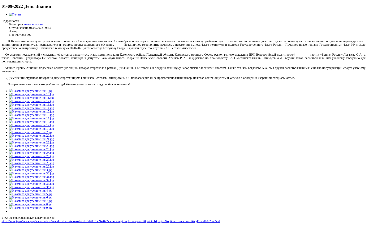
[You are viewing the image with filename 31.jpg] (31, 176)
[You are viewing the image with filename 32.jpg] (31, 180)
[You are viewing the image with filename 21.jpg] (31, 139)
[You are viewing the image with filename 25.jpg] (31, 152)
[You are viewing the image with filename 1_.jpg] (31, 128)
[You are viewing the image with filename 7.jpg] (30, 201)
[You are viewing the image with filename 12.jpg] (31, 101)
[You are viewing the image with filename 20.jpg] (31, 135)
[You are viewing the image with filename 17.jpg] (31, 118)
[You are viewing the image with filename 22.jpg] (31, 142)
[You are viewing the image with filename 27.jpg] (31, 159)
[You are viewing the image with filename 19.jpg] (31, 125)
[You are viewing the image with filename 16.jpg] (31, 115)
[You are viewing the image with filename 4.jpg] (30, 190)
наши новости (33, 24)
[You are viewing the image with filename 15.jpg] (31, 111)
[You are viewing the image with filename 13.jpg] (31, 104)
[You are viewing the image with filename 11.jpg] (31, 97)
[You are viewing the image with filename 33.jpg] (31, 183)
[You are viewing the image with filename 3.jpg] (30, 170)
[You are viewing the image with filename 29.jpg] (31, 166)
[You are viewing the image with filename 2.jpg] (30, 132)
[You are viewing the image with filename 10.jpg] (31, 94)
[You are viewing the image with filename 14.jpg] (31, 108)
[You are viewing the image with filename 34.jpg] (31, 187)
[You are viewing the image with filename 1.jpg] (30, 90)
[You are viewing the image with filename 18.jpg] (31, 121)
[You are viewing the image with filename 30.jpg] (31, 173)
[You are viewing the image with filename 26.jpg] (31, 156)
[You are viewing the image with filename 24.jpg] (31, 149)
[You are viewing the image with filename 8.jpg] (30, 204)
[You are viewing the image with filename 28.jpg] (31, 163)
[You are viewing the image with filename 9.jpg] (30, 207)
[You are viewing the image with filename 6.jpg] (30, 197)
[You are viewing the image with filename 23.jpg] (31, 145)
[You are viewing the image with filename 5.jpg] (30, 194)
